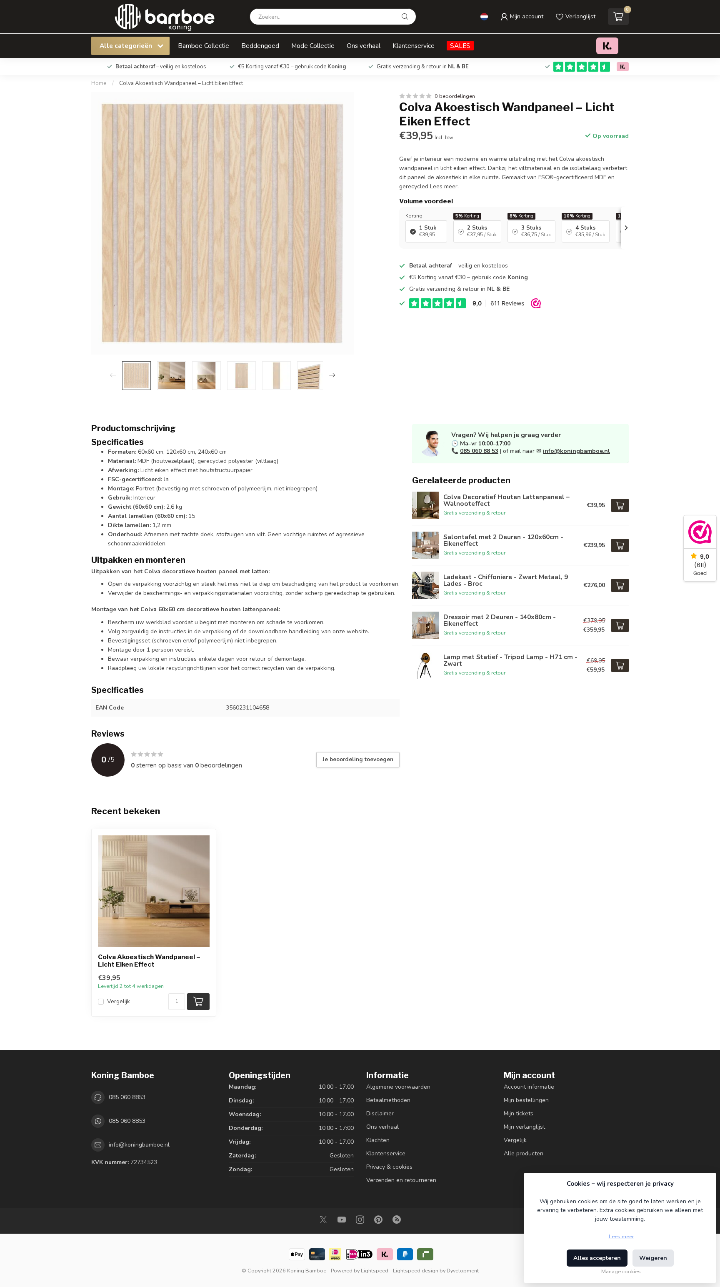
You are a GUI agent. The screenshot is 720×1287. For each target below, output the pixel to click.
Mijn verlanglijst (524, 1127)
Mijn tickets (518, 1113)
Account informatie (529, 1087)
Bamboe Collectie (203, 45)
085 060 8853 (127, 1097)
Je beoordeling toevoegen (357, 759)
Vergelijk (118, 1001)
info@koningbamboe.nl (576, 451)
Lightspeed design (415, 1270)
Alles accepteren (597, 1258)
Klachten (378, 1140)
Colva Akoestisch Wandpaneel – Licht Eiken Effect (181, 83)
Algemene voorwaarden (398, 1087)
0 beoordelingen (455, 96)
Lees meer (621, 1236)
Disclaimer (380, 1113)
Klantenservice (413, 45)
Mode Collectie (313, 45)
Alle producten (523, 1153)
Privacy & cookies (389, 1167)
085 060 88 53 (479, 451)
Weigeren (653, 1258)
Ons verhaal (363, 45)
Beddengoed (260, 45)
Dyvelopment (463, 1270)
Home (99, 83)
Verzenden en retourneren (401, 1180)
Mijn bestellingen (526, 1100)
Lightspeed (374, 1270)
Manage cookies (621, 1271)
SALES (460, 45)
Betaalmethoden (388, 1100)
